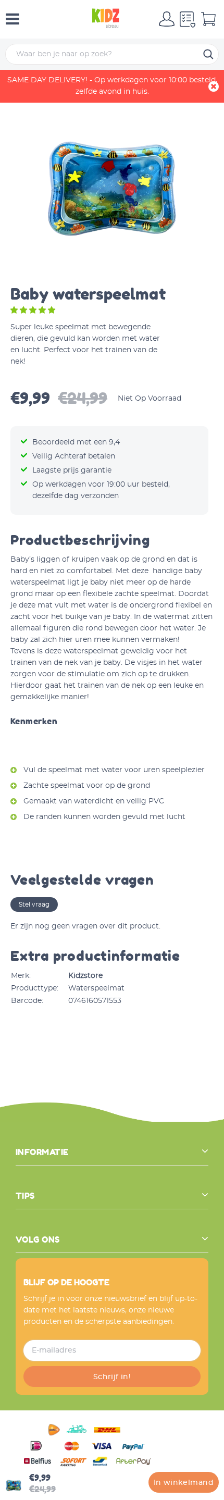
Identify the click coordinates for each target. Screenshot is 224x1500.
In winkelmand (184, 1482)
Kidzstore (85, 976)
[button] (33, 310)
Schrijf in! (112, 1377)
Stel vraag (34, 904)
